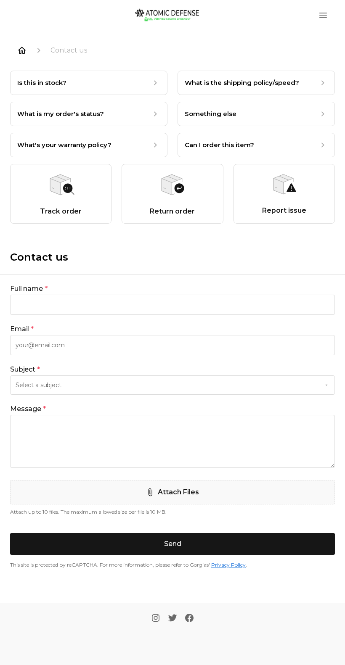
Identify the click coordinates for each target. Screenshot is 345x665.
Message (28, 409)
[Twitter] (172, 619)
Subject (25, 369)
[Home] (22, 50)
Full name (29, 289)
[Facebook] (189, 619)
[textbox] (172, 305)
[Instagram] (156, 619)
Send (172, 544)
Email (22, 329)
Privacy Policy (228, 565)
